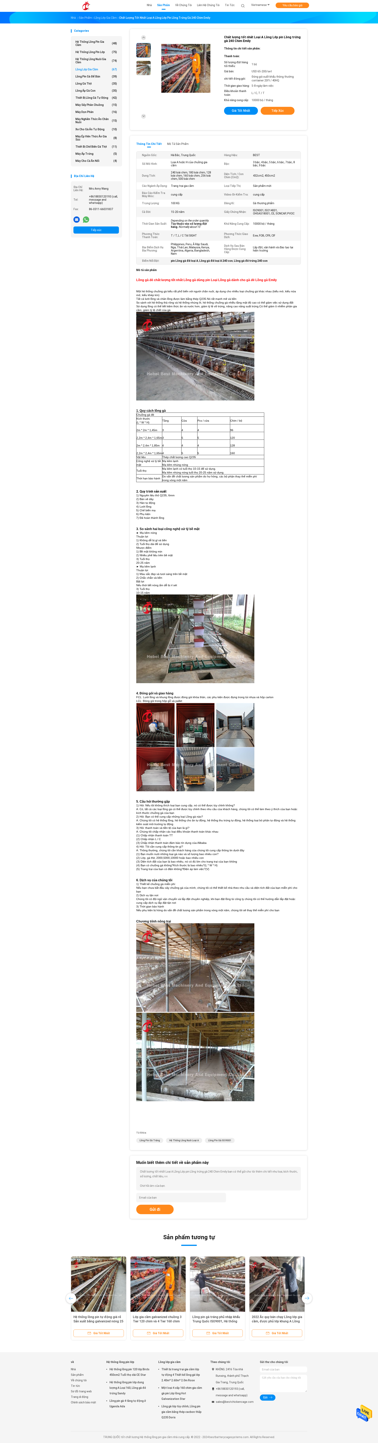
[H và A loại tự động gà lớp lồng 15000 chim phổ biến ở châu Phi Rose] (277, 1284)
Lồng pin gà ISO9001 (219, 1140)
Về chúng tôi (79, 1380)
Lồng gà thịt (96, 83)
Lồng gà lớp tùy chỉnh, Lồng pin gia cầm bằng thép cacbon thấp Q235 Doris (156, 1321)
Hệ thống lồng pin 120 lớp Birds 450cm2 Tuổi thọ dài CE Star (129, 1372)
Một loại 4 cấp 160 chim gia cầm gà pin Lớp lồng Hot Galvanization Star (181, 1393)
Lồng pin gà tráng (150, 1140)
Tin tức (75, 1385)
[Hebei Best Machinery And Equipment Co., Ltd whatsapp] (86, 219)
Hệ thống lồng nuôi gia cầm (96, 61)
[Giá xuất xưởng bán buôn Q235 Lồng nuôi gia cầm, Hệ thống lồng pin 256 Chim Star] (217, 1284)
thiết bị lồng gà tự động (96, 97)
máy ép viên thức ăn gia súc (96, 138)
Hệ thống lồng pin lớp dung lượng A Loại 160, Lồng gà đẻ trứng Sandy (127, 1388)
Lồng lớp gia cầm (96, 69)
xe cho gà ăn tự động (96, 129)
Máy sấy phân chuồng (96, 104)
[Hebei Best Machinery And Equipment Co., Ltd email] (76, 219)
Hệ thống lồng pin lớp (96, 52)
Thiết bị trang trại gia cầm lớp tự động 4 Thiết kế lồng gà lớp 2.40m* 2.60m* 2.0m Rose (97, 1321)
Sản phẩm (77, 1374)
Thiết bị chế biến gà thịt (96, 146)
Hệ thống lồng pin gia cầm (96, 43)
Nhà (73, 1369)
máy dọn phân (96, 112)
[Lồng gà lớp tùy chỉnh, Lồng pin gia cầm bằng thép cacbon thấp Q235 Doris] (158, 1284)
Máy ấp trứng (96, 153)
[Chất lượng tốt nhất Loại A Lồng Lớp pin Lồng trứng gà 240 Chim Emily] (186, 68)
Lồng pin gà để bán (96, 76)
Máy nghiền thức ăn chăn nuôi (96, 120)
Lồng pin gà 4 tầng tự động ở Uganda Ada (127, 1403)
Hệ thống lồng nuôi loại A (184, 1140)
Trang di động (79, 1396)
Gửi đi (155, 1209)
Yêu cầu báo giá (292, 5)
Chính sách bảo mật (83, 1402)
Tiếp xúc (96, 230)
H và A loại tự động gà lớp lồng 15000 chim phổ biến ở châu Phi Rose (274, 1321)
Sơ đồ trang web (81, 1391)
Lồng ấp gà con (96, 90)
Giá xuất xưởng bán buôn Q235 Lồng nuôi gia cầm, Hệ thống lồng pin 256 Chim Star (217, 1321)
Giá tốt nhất (241, 111)
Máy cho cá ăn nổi (96, 160)
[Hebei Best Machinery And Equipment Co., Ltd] (86, 6)
